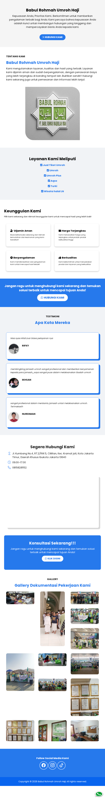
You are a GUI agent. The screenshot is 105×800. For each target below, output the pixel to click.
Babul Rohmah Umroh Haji (52, 781)
